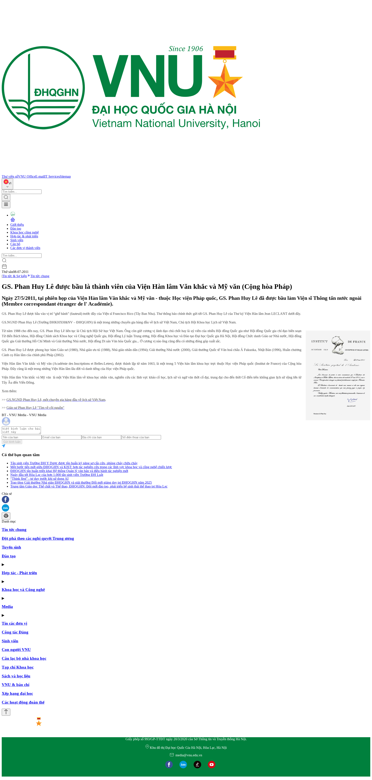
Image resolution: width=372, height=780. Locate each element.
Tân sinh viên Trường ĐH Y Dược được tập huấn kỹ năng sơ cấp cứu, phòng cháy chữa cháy (74, 463)
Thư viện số (10, 176)
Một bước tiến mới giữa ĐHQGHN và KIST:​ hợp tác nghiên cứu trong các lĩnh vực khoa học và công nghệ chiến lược (91, 467)
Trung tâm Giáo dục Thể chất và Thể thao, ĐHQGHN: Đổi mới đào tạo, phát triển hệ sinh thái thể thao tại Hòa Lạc (88, 486)
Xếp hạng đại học (17, 693)
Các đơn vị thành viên (25, 248)
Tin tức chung (39, 276)
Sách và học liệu (16, 676)
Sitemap (65, 176)
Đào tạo (15, 228)
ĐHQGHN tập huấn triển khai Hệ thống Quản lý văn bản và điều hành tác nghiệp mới (69, 471)
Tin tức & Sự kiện (14, 276)
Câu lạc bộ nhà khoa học (24, 658)
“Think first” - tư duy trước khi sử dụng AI (39, 478)
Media (7, 606)
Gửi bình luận (11, 441)
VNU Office (26, 176)
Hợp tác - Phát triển (19, 573)
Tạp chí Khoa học (18, 667)
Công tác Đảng (15, 632)
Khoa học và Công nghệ (23, 589)
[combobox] (7, 183)
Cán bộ (15, 244)
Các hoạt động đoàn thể (23, 702)
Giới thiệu (17, 224)
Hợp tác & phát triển (24, 236)
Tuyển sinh (11, 547)
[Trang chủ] (131, 172)
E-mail (39, 176)
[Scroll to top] (6, 712)
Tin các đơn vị (14, 623)
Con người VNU (16, 649)
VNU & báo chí (15, 684)
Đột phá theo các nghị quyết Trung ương (38, 538)
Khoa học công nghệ (24, 232)
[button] (186, 500)
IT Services (52, 176)
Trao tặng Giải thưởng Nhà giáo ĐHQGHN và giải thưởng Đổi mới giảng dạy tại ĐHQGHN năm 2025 (81, 482)
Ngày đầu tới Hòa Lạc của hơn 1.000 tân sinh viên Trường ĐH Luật (56, 475)
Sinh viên (16, 240)
